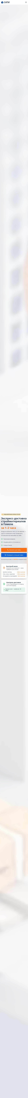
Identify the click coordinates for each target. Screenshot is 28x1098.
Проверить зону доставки (15, 555)
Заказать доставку (15, 550)
